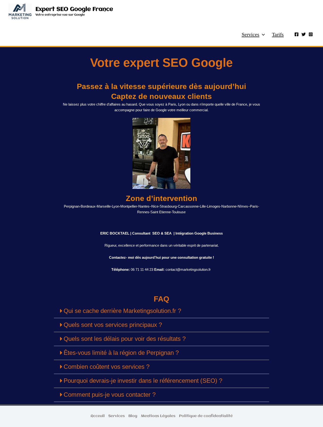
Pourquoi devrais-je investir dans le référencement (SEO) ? (143, 380)
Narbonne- (229, 206)
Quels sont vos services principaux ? (113, 324)
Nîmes (243, 206)
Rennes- (143, 212)
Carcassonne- (189, 206)
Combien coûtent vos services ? (106, 366)
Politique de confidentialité (206, 416)
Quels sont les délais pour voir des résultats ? (125, 338)
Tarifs (278, 34)
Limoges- (214, 206)
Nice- (155, 206)
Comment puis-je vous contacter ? (110, 394)
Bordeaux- (89, 206)
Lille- (203, 206)
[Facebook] (296, 34)
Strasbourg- (169, 206)
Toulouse (179, 212)
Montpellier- (129, 206)
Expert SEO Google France (74, 9)
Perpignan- (72, 206)
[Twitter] (303, 34)
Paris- (254, 206)
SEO (156, 233)
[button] (262, 34)
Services (250, 34)
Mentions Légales (158, 416)
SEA (168, 233)
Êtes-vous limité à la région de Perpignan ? (121, 352)
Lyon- (116, 206)
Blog (132, 416)
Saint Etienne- (161, 212)
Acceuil (98, 416)
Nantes (143, 206)
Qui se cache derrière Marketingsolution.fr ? (122, 310)
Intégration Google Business (199, 233)
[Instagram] (311, 34)
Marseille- (104, 206)
